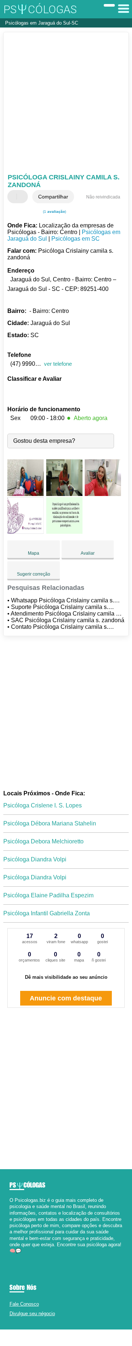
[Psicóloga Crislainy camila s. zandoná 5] (64, 532)
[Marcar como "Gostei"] (14, 197)
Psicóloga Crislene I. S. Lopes (42, 805)
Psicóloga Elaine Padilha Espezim (48, 895)
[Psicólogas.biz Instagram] (17, 1257)
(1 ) (54, 211)
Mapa (33, 553)
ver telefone (58, 364)
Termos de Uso (62, 1338)
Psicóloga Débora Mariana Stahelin (49, 823)
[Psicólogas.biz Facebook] (11, 1257)
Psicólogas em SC (75, 239)
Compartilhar (53, 197)
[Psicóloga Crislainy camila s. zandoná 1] (25, 494)
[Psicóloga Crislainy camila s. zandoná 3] (103, 494)
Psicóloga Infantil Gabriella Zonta (46, 913)
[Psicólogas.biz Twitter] (14, 1257)
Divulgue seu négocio (32, 1313)
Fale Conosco (24, 1304)
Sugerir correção (33, 574)
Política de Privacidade (97, 1338)
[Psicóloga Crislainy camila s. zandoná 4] (25, 532)
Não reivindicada (103, 197)
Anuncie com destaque (66, 998)
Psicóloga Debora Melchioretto (43, 841)
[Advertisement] (66, 104)
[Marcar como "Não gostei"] (23, 197)
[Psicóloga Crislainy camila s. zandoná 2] (64, 494)
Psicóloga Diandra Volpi (34, 859)
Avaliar (88, 553)
